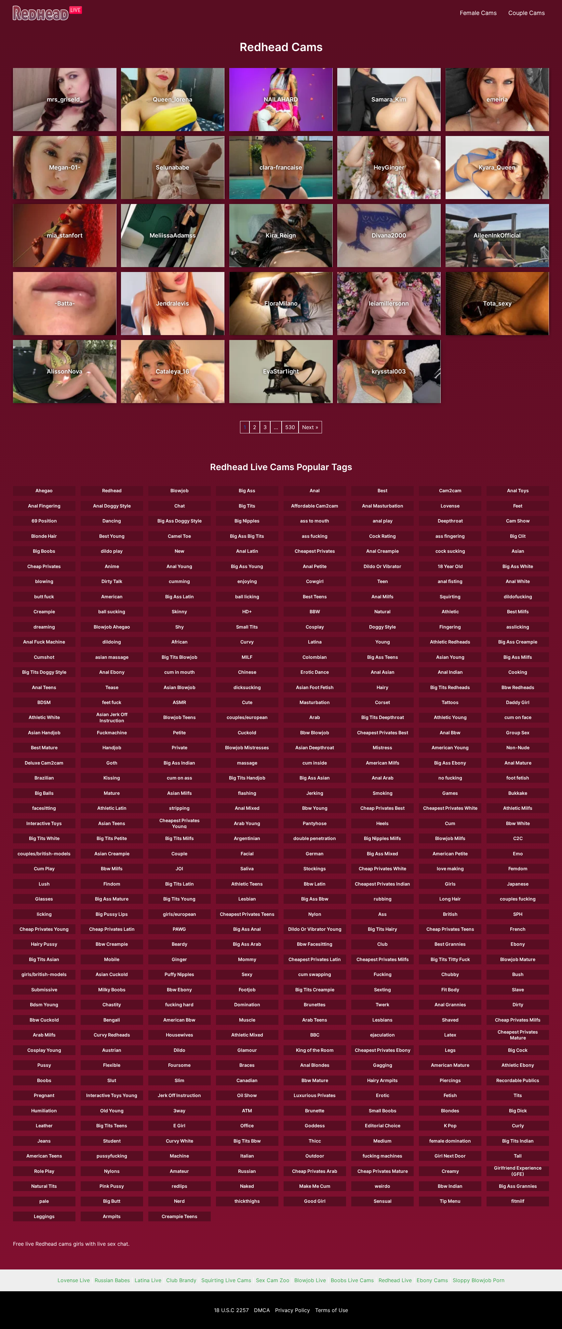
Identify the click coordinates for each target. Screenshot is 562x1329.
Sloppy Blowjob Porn (478, 1280)
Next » (310, 427)
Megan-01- (64, 167)
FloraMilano (281, 303)
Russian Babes (112, 1280)
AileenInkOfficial (497, 235)
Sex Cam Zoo (272, 1280)
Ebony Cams (432, 1280)
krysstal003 (389, 371)
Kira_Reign (281, 235)
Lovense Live (74, 1280)
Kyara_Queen (497, 167)
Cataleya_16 (172, 371)
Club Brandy (181, 1280)
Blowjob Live (310, 1280)
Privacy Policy (292, 1310)
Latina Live (148, 1280)
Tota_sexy (497, 303)
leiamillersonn (389, 303)
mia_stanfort (65, 235)
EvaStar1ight (281, 371)
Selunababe (172, 167)
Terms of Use (331, 1310)
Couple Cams (526, 12)
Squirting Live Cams (226, 1280)
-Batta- (65, 303)
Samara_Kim (388, 99)
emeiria (497, 99)
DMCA (262, 1310)
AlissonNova (64, 371)
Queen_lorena (172, 99)
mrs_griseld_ (65, 99)
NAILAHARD (281, 99)
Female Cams (478, 12)
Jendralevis (172, 303)
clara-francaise (281, 167)
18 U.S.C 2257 (231, 1310)
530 (290, 427)
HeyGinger (389, 167)
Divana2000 (389, 235)
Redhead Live (395, 1280)
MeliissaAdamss (173, 235)
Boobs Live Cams (352, 1280)
